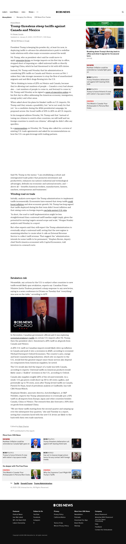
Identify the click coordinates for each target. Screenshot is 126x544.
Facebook (36, 517)
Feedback (98, 527)
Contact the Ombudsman (103, 530)
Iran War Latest (18, 517)
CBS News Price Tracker (42, 17)
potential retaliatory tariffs (22, 338)
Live (23, 12)
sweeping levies (23, 60)
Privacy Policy (58, 514)
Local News (14, 12)
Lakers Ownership (19, 523)
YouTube (36, 514)
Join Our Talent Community (100, 520)
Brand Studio (78, 523)
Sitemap (77, 526)
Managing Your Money (24, 17)
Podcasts (77, 517)
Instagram (36, 520)
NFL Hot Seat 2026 (19, 520)
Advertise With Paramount (104, 517)
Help (96, 524)
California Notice (59, 517)
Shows (31, 12)
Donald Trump (26, 483)
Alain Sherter (24, 426)
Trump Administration (43, 483)
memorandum (20, 128)
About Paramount (101, 514)
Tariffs (16, 483)
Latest (4, 12)
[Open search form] (123, 12)
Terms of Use (58, 523)
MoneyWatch (7, 17)
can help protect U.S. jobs (55, 210)
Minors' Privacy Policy (61, 526)
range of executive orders (57, 92)
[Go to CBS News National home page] (63, 12)
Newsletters (78, 514)
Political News (17, 514)
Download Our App (81, 520)
